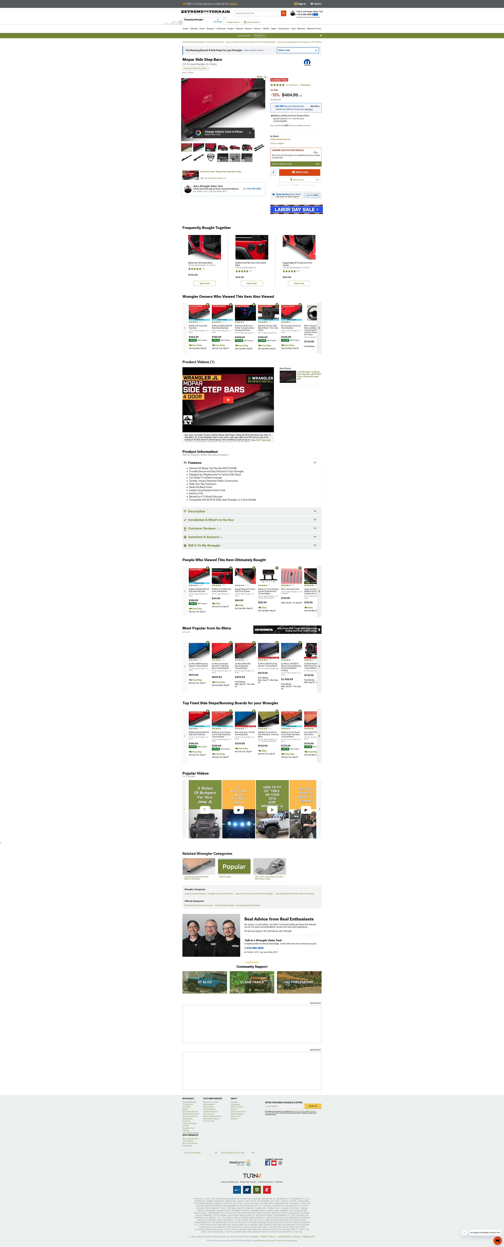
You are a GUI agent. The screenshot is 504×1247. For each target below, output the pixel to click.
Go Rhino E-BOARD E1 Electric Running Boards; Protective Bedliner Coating (291, 669)
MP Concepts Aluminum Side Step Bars (291, 329)
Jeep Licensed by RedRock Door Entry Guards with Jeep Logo (314, 593)
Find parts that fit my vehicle (195, 68)
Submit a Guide (237, 1107)
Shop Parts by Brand (190, 1114)
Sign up (313, 1106)
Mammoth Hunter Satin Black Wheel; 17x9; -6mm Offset (268, 329)
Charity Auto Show (238, 1112)
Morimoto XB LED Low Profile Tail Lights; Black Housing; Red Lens (244, 329)
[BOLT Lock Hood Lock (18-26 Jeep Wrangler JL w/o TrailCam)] (291, 576)
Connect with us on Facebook (267, 1163)
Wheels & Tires (314, 29)
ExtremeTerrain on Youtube (273, 1163)
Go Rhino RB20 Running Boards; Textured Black (198, 667)
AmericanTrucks (248, 1182)
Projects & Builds (189, 1102)
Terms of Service (283, 1241)
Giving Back (235, 1104)
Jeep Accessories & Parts (195, 894)
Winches (301, 29)
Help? (318, 164)
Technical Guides (189, 1123)
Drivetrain (221, 29)
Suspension (283, 29)
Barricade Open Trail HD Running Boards (245, 735)
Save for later (298, 180)
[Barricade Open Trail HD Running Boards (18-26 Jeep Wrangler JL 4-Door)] (245, 719)
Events (185, 1109)
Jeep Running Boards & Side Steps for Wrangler (294, 894)
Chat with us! (208, 1114)
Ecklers (279, 1182)
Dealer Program (237, 1114)
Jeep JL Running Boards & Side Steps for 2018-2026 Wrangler (302, 42)
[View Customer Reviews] (277, 85)
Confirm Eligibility (280, 121)
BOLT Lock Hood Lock (291, 591)
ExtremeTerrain (265, 1182)
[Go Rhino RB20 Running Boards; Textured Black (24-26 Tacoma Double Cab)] (268, 651)
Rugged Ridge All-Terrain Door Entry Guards (245, 592)
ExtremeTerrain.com (205, 13)
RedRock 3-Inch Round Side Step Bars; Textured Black (268, 736)
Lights (273, 29)
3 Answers (305, 85)
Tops (293, 29)
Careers (234, 1109)
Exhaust (239, 29)
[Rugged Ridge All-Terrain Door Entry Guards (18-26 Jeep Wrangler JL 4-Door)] (245, 576)
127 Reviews (292, 85)
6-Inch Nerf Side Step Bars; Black (314, 735)
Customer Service (210, 1112)
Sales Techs (235, 1116)
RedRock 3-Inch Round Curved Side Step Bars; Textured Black (222, 736)
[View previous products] (184, 328)
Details (233, 3)
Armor (202, 29)
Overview (234, 1102)
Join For (312, 195)
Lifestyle (194, 29)
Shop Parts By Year (190, 1112)
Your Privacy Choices (290, 1237)
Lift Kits (265, 29)
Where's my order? (210, 1102)
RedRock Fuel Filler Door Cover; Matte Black (221, 591)
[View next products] (319, 328)
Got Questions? (209, 1109)
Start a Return (208, 1104)
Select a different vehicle (282, 164)
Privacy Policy (299, 1111)
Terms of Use (208, 1121)
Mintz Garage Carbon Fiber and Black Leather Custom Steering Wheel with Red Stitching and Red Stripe (314, 331)
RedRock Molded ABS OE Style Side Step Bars (222, 329)
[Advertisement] (252, 1024)
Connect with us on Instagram (280, 1163)
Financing (186, 1121)
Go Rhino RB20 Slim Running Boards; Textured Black (245, 668)
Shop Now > (260, 36)
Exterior (248, 29)
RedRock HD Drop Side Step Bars (198, 329)
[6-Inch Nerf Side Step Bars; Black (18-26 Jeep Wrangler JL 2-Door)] (314, 719)
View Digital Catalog (190, 1133)
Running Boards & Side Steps (248, 905)
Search (283, 13)
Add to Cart (301, 172)
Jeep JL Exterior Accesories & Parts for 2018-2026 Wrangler (250, 42)
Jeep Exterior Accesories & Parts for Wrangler (254, 894)
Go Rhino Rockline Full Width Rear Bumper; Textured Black (313, 667)
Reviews (234, 1119)
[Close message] (321, 35)
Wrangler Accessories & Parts (220, 894)
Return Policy (208, 1107)
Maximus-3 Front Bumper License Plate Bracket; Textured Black (268, 593)
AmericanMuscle (229, 1182)
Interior (257, 29)
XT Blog (185, 1126)
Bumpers (211, 29)
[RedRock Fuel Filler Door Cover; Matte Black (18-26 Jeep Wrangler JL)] (222, 576)
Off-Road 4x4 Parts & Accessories (199, 905)
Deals (185, 29)
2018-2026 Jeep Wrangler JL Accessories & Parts (203, 42)
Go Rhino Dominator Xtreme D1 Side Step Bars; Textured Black (222, 668)
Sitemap (254, 1237)
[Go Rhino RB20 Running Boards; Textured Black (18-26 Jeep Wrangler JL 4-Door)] (199, 651)
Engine (230, 29)
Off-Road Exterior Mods (224, 905)
